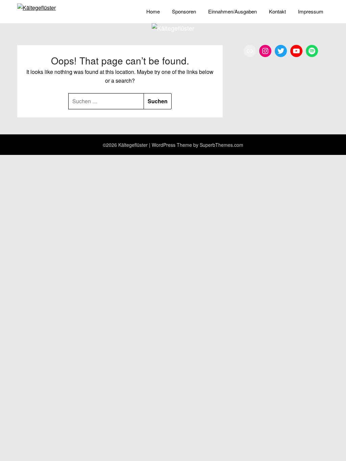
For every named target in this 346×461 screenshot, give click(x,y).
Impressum (310, 11)
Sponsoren (184, 11)
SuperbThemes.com (221, 144)
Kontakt (277, 11)
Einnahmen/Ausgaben (232, 11)
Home (153, 11)
